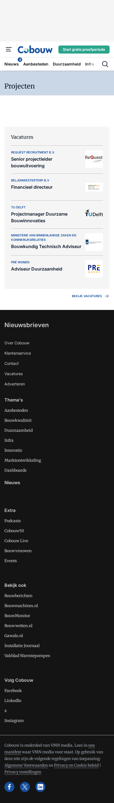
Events (10, 560)
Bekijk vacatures (87, 296)
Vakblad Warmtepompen (27, 655)
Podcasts (12, 520)
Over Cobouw (16, 342)
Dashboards (15, 470)
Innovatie (13, 450)
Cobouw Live (16, 540)
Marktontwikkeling (22, 460)
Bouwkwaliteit (18, 420)
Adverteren (14, 384)
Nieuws (12, 482)
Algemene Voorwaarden (26, 765)
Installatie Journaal (22, 645)
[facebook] (9, 787)
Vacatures (13, 373)
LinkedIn (12, 700)
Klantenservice (17, 353)
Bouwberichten (18, 595)
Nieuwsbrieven (26, 325)
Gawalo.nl (13, 635)
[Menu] (8, 49)
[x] (25, 787)
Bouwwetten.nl (18, 625)
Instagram (14, 720)
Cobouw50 (14, 530)
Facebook (13, 690)
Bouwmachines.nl (21, 605)
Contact (11, 363)
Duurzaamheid (18, 430)
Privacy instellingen (22, 771)
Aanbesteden (16, 410)
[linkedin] (40, 787)
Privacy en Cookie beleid (76, 765)
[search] (105, 64)
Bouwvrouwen (18, 550)
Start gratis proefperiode (84, 49)
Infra (9, 440)
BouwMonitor (17, 615)
